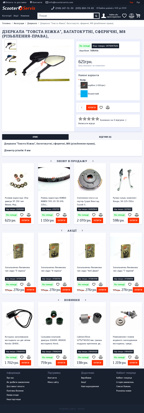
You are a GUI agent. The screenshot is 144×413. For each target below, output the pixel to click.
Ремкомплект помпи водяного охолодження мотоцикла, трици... (125, 340)
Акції (16, 15)
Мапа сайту (53, 382)
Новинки (25, 15)
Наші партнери (14, 399)
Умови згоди (13, 395)
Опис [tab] (35, 137)
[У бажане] (101, 107)
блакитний (93, 93)
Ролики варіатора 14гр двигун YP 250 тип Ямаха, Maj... (16, 201)
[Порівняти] (107, 107)
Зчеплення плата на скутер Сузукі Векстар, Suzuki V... (88, 201)
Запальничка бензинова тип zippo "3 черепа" (17, 269)
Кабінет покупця (124, 378)
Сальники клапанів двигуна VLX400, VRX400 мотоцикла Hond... (53, 340)
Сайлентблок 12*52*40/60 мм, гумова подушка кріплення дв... (89, 340)
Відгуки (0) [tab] (105, 137)
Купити (92, 107)
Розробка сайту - (72, 408)
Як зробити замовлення (18, 382)
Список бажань (123, 386)
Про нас (10, 378)
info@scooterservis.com (61, 2)
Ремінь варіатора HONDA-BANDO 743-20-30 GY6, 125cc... (54, 201)
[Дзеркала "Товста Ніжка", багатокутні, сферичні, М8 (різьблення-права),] (44, 64)
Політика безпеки (15, 391)
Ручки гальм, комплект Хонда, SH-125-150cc (125, 200)
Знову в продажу (72, 161)
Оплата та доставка (15, 2)
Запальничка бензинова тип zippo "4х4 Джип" (89, 269)
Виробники (86, 378)
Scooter (18, 8)
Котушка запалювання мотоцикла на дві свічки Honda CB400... (17, 340)
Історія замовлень (125, 382)
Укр (131, 2)
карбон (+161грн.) (96, 85)
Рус (138, 2)
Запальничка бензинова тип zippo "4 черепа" (53, 269)
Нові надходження (90, 386)
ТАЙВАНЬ (94, 50)
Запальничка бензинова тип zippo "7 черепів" (125, 269)
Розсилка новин (123, 391)
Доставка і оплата (15, 386)
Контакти (37, 2)
